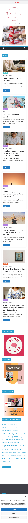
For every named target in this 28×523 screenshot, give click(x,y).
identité (7, 437)
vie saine (5, 461)
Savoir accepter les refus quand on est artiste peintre (13, 232)
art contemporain (20, 424)
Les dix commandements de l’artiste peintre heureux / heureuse (13, 153)
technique (12, 459)
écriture (11, 462)
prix (3, 452)
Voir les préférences (14, 517)
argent (12, 425)
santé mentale (11, 455)
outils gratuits (19, 446)
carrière (16, 428)
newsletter (10, 442)
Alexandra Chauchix (8, 75)
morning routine (18, 439)
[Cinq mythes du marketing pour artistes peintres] (14, 256)
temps (18, 458)
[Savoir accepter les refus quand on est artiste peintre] (14, 218)
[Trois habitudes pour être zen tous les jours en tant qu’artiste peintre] (14, 293)
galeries (3, 437)
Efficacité (5, 72)
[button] (26, 496)
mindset (5, 439)
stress (3, 459)
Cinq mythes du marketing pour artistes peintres (14, 270)
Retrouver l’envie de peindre (11, 115)
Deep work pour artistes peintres (13, 79)
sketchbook (19, 455)
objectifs (16, 442)
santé (4, 455)
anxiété (8, 424)
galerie (23, 434)
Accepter (14, 509)
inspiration (14, 437)
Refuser (14, 513)
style (7, 459)
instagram (21, 437)
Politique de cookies (7, 520)
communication (7, 431)
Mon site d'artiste (14, 474)
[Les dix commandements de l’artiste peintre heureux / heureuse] (14, 138)
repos (14, 452)
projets (6, 452)
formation (18, 434)
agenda (4, 424)
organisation (8, 445)
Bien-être (5, 109)
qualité (10, 452)
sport (23, 455)
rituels (18, 452)
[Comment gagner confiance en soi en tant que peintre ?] (14, 179)
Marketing (6, 263)
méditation (5, 442)
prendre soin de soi (17, 449)
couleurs (15, 431)
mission (11, 439)
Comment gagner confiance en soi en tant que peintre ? (13, 193)
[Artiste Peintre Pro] (3, 48)
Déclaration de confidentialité (18, 520)
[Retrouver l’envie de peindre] (14, 102)
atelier (4, 427)
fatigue (13, 434)
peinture (6, 449)
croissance (6, 433)
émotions (16, 462)
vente (23, 458)
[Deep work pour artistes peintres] (14, 66)
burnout (10, 428)
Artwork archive (14, 471)
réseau (23, 452)
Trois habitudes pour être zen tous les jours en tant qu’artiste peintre (13, 307)
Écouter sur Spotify (14, 387)
